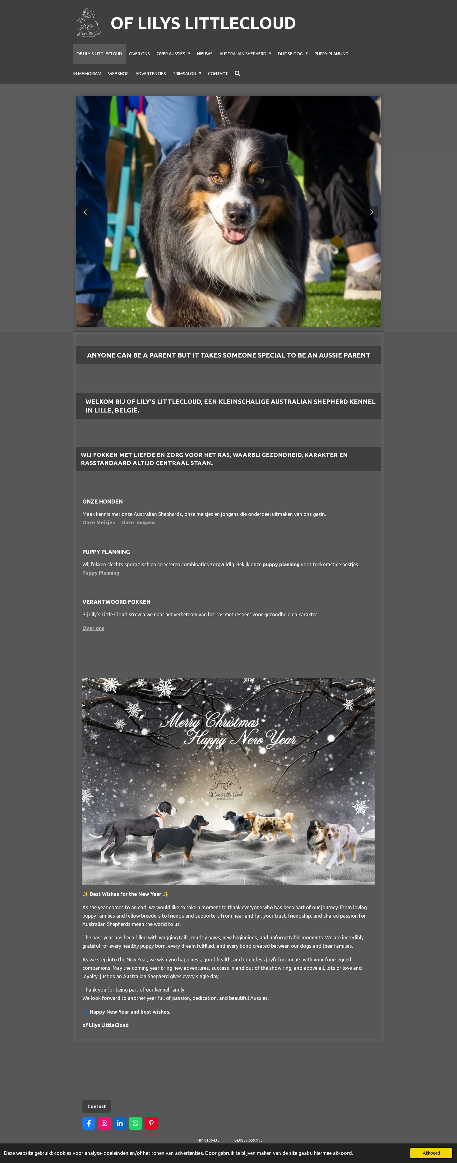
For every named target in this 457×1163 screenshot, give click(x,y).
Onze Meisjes (98, 522)
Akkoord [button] (431, 1153)
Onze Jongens (138, 522)
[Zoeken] (237, 74)
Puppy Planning (100, 573)
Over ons (93, 628)
